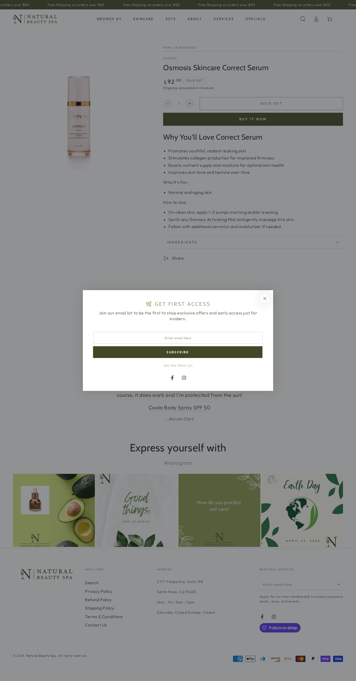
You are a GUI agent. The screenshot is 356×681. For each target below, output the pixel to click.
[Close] (265, 298)
